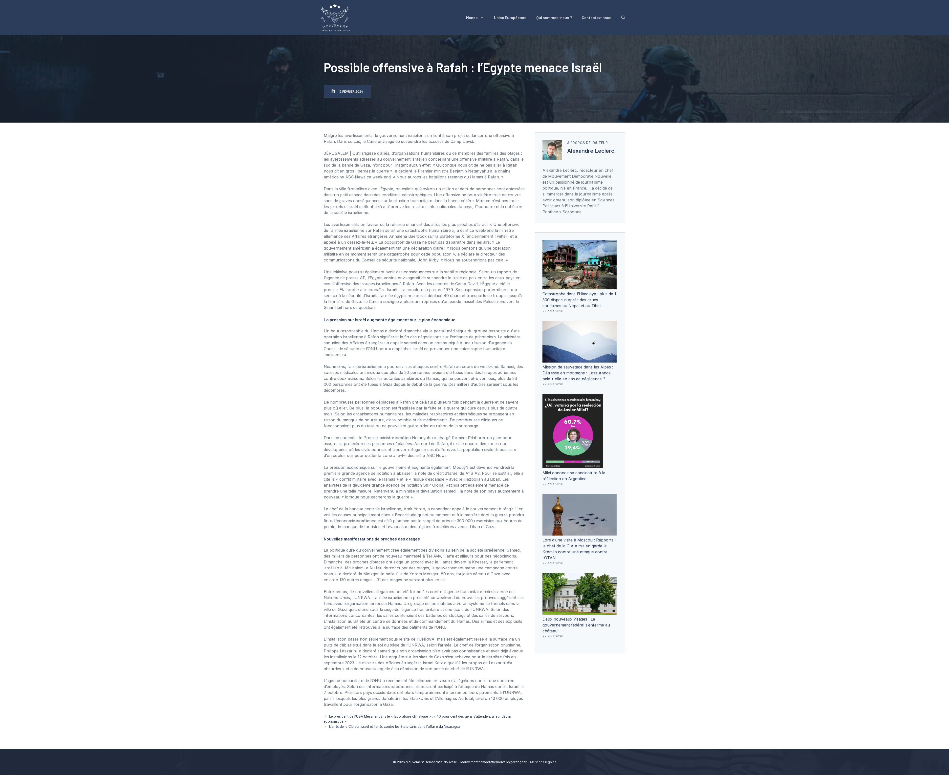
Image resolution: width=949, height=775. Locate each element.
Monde (472, 17)
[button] (623, 17)
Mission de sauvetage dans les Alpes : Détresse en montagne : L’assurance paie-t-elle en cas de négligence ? (577, 373)
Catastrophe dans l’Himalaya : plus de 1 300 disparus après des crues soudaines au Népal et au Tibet (579, 299)
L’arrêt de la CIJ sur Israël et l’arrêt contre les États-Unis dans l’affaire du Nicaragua (394, 727)
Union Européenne (510, 17)
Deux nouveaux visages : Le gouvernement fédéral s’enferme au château (576, 625)
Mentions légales (543, 762)
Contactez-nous (596, 17)
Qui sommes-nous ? (554, 17)
